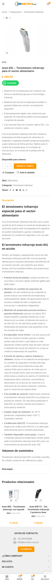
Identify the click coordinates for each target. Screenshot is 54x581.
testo (4, 62)
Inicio (4, 12)
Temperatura (15, 12)
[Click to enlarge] (7, 53)
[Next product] (9, 18)
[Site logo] (26, 4)
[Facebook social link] (10, 190)
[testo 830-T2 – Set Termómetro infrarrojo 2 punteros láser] (38, 495)
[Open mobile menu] (3, 4)
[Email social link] (16, 190)
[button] (11, 500)
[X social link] (13, 190)
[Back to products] (6, 18)
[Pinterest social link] (20, 190)
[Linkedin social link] (23, 190)
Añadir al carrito (25, 166)
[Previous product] (3, 18)
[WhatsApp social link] (26, 190)
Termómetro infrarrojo (34, 12)
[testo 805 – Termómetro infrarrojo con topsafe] (13, 495)
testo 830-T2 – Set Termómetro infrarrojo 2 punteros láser (38, 510)
